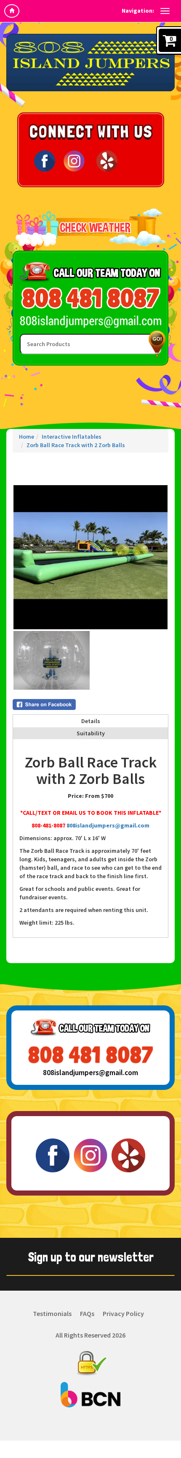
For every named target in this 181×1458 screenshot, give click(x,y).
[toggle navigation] (165, 11)
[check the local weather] (91, 227)
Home (26, 436)
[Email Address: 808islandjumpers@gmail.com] (90, 321)
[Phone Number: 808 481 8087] (90, 298)
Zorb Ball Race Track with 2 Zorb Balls (76, 445)
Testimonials (52, 1313)
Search (155, 343)
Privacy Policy (123, 1313)
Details (90, 721)
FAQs (87, 1313)
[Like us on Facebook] (44, 160)
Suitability (91, 733)
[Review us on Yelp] (106, 160)
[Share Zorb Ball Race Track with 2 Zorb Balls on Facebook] (90, 704)
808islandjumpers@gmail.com (108, 825)
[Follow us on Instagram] (74, 160)
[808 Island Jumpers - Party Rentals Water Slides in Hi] (90, 62)
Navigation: (138, 10)
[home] (11, 11)
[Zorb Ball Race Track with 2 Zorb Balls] (90, 557)
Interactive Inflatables (71, 436)
